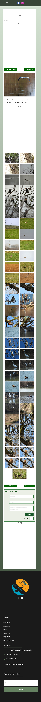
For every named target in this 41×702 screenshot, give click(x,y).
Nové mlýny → (29, 69)
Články (5, 629)
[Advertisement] (20, 45)
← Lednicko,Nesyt (10, 69)
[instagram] (22, 3)
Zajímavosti (6, 633)
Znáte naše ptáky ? (9, 640)
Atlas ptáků (6, 622)
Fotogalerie (6, 626)
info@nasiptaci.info (12, 654)
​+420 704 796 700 (10, 659)
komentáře (12, 491)
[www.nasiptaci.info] (12, 158)
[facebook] (18, 3)
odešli (21, 689)
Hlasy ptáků (6, 636)
